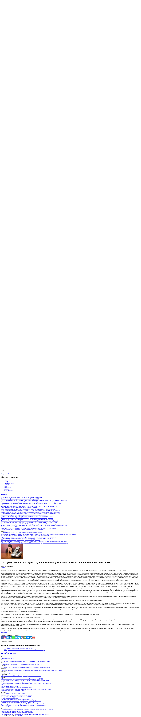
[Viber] (22, 637)
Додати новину (8, 490)
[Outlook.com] (30, 637)
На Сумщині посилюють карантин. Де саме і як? (18, 648)
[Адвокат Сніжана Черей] (70, 25)
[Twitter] (7, 637)
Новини (6, 481)
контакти (6, 489)
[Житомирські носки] (70, 37)
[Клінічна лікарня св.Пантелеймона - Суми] (70, 12)
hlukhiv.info (4, 632)
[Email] (25, 637)
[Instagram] (5, 637)
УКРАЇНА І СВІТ (9, 483)
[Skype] (19, 637)
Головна (6, 480)
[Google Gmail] (33, 637)
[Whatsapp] (13, 637)
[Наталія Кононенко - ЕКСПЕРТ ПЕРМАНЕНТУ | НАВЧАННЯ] (70, 50)
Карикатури (7, 487)
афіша (5, 486)
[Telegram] (16, 637)
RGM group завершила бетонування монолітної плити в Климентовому (24, 650)
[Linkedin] (10, 637)
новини (4, 494)
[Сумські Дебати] (7, 474)
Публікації (7, 484)
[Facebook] (2, 637)
